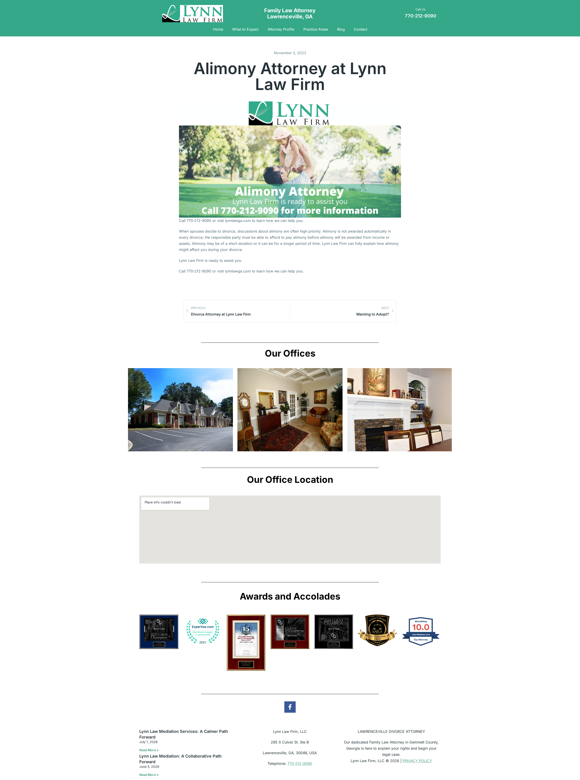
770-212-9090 (300, 763)
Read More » (149, 750)
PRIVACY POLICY (417, 760)
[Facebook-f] (290, 707)
